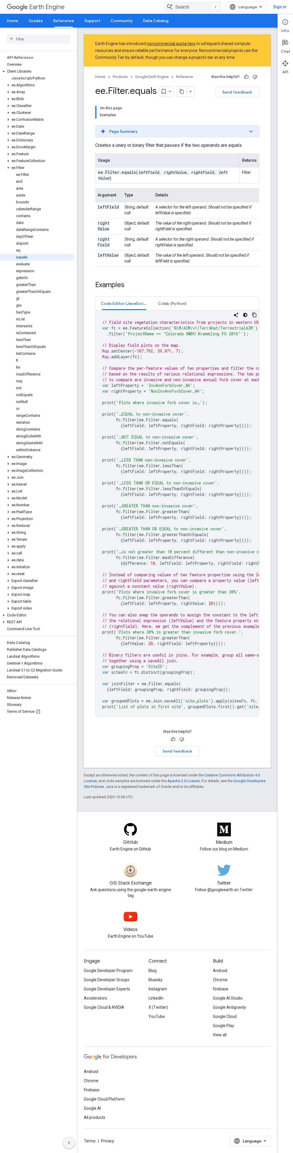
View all (220, 1035)
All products (94, 1117)
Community (121, 20)
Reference (63, 20)
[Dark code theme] (245, 315)
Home (12, 20)
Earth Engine (47, 7)
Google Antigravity (229, 1007)
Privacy (107, 1141)
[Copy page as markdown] (182, 91)
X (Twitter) (158, 1007)
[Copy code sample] (254, 315)
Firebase (220, 989)
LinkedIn (156, 998)
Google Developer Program (108, 970)
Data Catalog (156, 20)
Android (220, 970)
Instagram (158, 989)
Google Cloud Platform (104, 1099)
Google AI (92, 1108)
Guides (36, 20)
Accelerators (95, 998)
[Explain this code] (236, 315)
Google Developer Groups (106, 979)
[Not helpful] (255, 77)
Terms (90, 1141)
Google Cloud (225, 1016)
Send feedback (237, 92)
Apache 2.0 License (183, 781)
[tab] (124, 303)
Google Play (223, 1025)
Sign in (279, 7)
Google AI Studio (228, 998)
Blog (153, 970)
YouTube (157, 1016)
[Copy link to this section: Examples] (130, 285)
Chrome (220, 979)
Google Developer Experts (107, 989)
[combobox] (192, 7)
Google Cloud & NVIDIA (104, 1007)
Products (120, 77)
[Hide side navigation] (69, 1142)
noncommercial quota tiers (171, 43)
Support (92, 20)
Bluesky (156, 979)
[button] (37, 71)
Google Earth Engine (152, 77)
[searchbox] (38, 39)
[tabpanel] (177, 513)
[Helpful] (246, 77)
